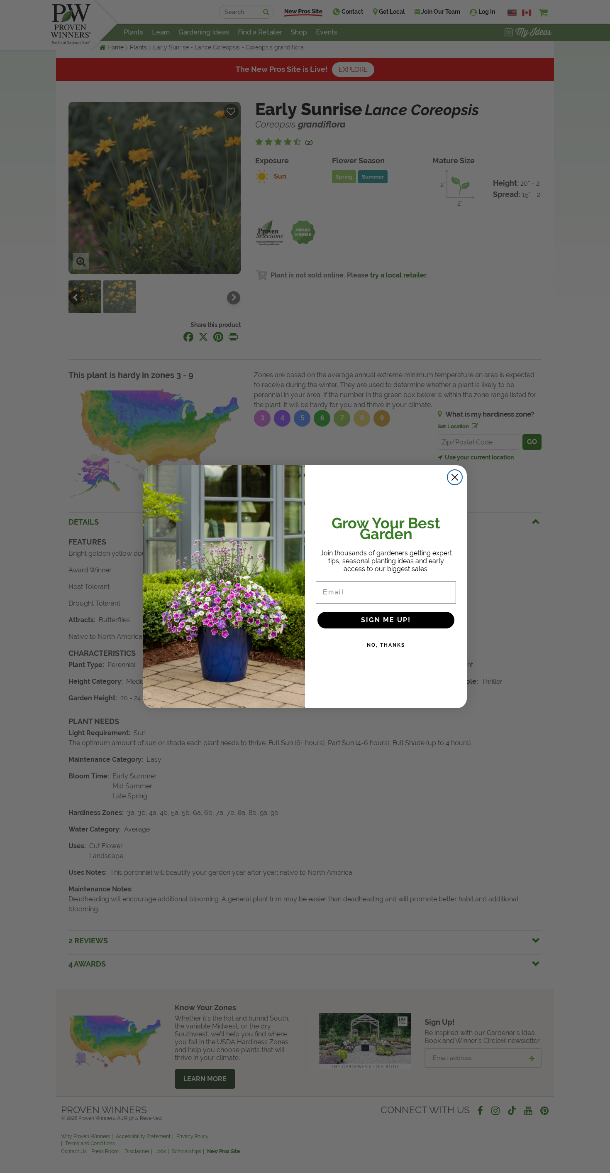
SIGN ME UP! (386, 620)
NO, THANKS (386, 645)
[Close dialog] (455, 477)
